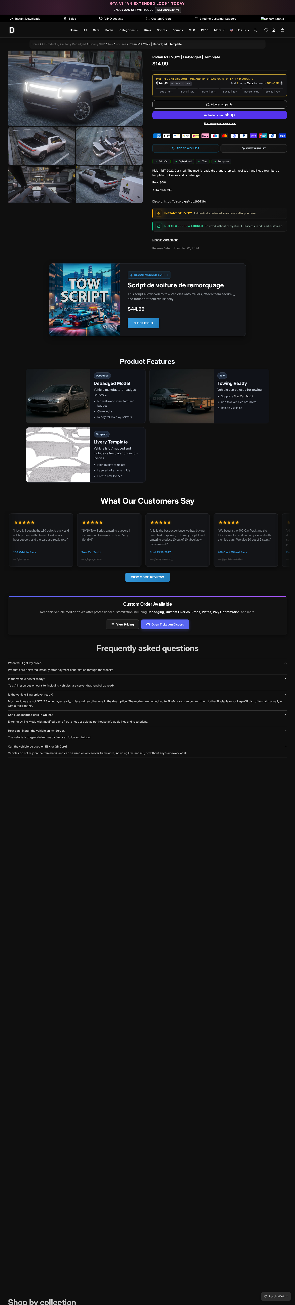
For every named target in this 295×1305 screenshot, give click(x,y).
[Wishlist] (266, 30)
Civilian (64, 44)
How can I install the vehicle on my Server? (36, 730)
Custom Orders (161, 18)
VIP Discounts (113, 18)
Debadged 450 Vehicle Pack (249, 552)
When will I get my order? (25, 663)
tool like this (24, 705)
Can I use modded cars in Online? (30, 714)
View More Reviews (147, 577)
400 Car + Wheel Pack (176, 552)
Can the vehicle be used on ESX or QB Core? (37, 746)
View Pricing (125, 624)
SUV (102, 44)
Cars (250, 83)
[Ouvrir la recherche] (255, 30)
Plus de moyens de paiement (220, 123)
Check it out (143, 323)
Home (35, 44)
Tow (110, 44)
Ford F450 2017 (104, 552)
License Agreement (165, 239)
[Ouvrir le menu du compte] (273, 30)
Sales (72, 18)
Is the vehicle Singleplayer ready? (30, 694)
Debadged (79, 44)
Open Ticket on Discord (168, 624)
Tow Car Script (243, 396)
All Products (50, 44)
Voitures (121, 44)
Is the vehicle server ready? (26, 678)
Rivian (93, 44)
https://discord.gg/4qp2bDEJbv (185, 201)
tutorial (85, 737)
